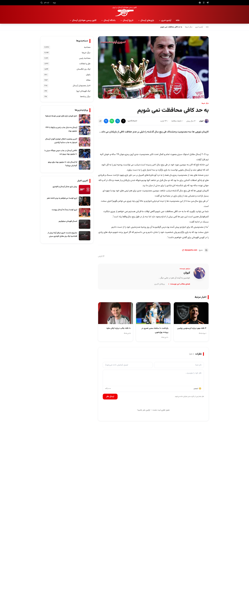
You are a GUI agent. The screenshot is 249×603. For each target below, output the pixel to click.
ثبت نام (46, 2)
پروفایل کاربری (159, 284)
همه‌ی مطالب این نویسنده (180, 284)
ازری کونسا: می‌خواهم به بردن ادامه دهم (62, 198)
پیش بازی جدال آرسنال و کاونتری (65, 186)
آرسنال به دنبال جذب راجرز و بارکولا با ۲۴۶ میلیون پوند (61, 129)
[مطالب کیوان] (199, 273)
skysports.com (191, 250)
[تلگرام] (207, 3)
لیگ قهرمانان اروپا (83, 91)
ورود (54, 2)
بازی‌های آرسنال (147, 20)
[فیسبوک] (200, 3)
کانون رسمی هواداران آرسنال (84, 20)
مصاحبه (87, 47)
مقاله (88, 80)
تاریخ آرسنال (128, 20)
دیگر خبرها (188, 27)
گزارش (100, 256)
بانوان (88, 74)
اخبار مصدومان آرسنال (81, 85)
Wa (112, 121)
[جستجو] (41, 2)
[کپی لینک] (100, 121)
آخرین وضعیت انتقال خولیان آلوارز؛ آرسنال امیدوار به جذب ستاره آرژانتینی (61, 141)
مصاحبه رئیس (84, 58)
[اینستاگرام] (204, 3)
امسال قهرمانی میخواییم (68, 221)
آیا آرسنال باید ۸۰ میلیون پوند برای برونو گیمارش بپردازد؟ (62, 164)
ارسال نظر (110, 396)
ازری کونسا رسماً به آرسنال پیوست (64, 209)
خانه (178, 20)
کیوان (201, 121)
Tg (118, 121)
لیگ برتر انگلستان (83, 69)
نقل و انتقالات (84, 63)
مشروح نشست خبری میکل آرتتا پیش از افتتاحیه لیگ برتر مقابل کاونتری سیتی (62, 234)
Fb (106, 121)
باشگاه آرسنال (110, 20)
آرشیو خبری (166, 20)
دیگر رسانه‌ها (85, 96)
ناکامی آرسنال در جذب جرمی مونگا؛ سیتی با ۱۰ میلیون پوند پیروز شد (61, 152)
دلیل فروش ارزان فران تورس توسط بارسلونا (61, 116)
